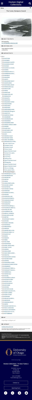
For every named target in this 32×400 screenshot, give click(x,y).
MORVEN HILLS (7, 274)
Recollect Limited (18, 337)
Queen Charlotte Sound (10, 151)
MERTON (6, 217)
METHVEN (6, 221)
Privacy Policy (4, 333)
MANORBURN (7, 117)
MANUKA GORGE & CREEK (10, 124)
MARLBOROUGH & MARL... (10, 141)
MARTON (6, 179)
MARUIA (6, 181)
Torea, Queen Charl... (10, 170)
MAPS (5, 134)
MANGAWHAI (7, 107)
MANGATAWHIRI (7, 103)
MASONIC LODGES (8, 185)
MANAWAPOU (7, 96)
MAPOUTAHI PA (7, 132)
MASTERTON (7, 187)
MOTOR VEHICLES (8, 283)
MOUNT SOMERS (8, 292)
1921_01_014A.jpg (9, 168)
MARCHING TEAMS (8, 138)
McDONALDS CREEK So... (10, 207)
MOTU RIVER (7, 285)
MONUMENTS (7, 266)
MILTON (6, 236)
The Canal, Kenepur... (10, 172)
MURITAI (6, 304)
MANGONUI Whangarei (9, 111)
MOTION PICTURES (8, 279)
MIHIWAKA (6, 228)
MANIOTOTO (7, 113)
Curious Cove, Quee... (10, 153)
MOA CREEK (7, 241)
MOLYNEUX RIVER (8, 258)
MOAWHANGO (7, 243)
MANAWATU (7, 98)
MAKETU (6, 79)
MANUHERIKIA (7, 121)
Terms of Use (9, 333)
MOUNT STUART (8, 294)
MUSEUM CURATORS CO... (10, 306)
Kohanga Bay (8, 162)
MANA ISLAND (7, 88)
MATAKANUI (7, 190)
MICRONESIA (7, 224)
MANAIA (6, 90)
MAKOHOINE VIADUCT (9, 81)
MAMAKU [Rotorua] (8, 86)
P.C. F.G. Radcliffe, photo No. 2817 (10, 43)
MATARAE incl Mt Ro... (9, 192)
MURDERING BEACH (8, 302)
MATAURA (6, 194)
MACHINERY (7, 60)
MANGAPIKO (7, 100)
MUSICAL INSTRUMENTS (9, 309)
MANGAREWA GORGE (9, 102)
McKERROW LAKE (8, 211)
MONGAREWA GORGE (9, 262)
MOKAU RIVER (7, 251)
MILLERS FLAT (7, 234)
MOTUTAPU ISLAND (8, 289)
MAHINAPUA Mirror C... (9, 71)
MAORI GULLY (7, 128)
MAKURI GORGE (8, 83)
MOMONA (6, 260)
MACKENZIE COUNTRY (9, 62)
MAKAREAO (7, 75)
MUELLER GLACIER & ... (9, 298)
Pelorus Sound (8, 149)
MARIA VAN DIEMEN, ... (9, 139)
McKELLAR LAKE (8, 209)
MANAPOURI (7, 92)
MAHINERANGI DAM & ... (9, 73)
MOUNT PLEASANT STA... (10, 291)
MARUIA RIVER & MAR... (9, 183)
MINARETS (6, 238)
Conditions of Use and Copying (7, 326)
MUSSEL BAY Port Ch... (9, 311)
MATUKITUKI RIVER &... (9, 198)
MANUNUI (6, 126)
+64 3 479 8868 (16, 376)
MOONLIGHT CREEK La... (9, 268)
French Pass (8, 155)
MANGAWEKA (7, 105)
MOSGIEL (6, 275)
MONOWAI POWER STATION (10, 264)
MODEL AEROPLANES (9, 245)
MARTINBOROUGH (8, 175)
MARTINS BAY (7, 177)
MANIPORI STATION (8, 115)
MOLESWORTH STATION (9, 257)
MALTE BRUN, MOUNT (9, 85)
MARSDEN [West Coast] (9, 173)
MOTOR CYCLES (8, 281)
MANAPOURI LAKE (8, 94)
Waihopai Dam (8, 158)
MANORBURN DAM (8, 119)
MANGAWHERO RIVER (9, 109)
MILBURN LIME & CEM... (9, 230)
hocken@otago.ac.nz (16, 377)
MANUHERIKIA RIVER (9, 122)
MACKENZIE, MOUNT (9, 64)
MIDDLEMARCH (7, 226)
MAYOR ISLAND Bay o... (9, 206)
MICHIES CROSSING (8, 223)
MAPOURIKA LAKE (8, 130)
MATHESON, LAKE (8, 196)
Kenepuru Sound (9, 145)
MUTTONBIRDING (8, 313)
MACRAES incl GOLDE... (9, 68)
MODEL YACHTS (7, 247)
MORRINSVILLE (7, 272)
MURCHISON (7, 300)
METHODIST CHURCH (9, 219)
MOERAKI (6, 249)
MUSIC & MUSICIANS (9, 308)
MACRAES (6, 66)
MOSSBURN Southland (9, 277)
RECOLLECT (3, 337)
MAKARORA (7, 77)
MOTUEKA (6, 287)
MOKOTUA (6, 255)
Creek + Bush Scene (9, 143)
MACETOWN (7, 58)
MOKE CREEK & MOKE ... (10, 253)
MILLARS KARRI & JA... (9, 232)
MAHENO (6, 69)
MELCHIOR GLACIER (8, 215)
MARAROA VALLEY (8, 136)
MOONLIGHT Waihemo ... (10, 270)
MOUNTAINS (7, 296)
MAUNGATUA (7, 204)
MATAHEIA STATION (8, 189)
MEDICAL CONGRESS (9, 213)
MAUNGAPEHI (7, 202)
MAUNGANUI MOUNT (9, 200)
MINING (6, 240)
